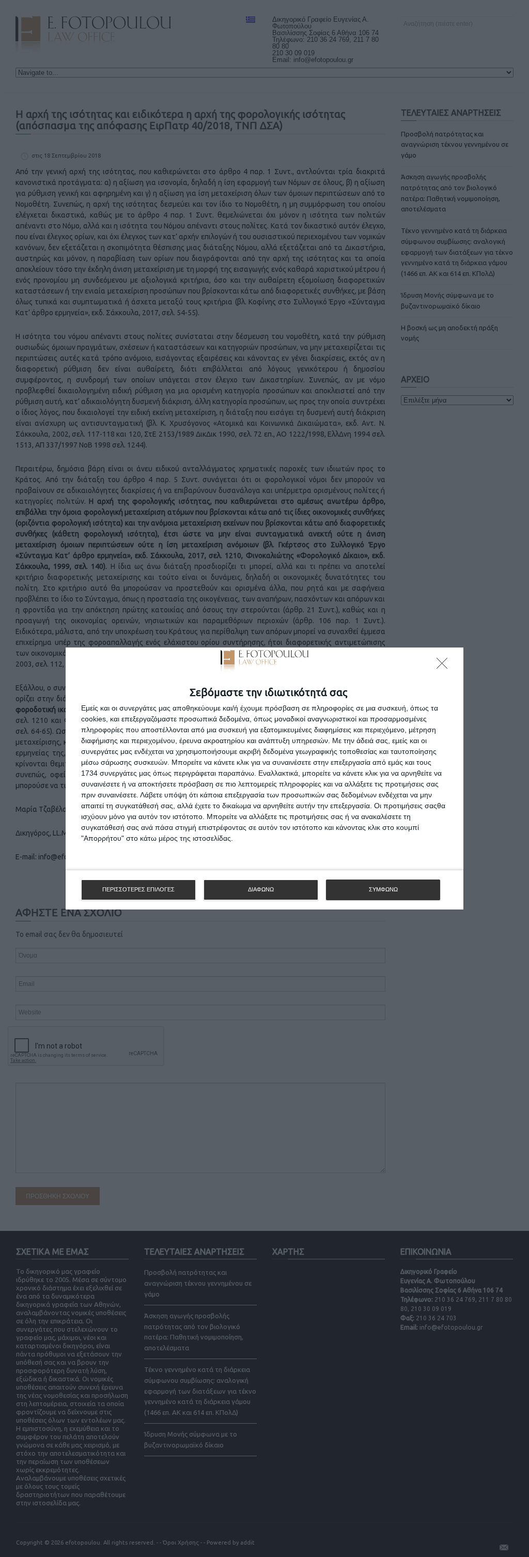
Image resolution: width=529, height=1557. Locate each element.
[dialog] (264, 778)
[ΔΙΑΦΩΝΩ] (445, 666)
